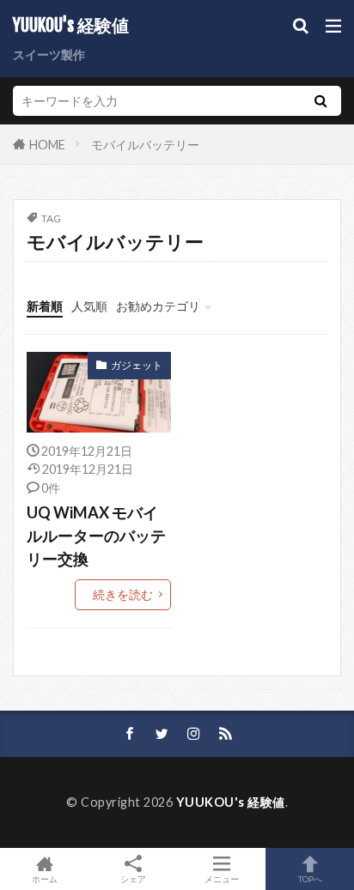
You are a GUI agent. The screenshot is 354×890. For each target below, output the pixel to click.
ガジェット (136, 365)
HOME (47, 143)
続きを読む (123, 594)
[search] (320, 101)
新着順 (45, 306)
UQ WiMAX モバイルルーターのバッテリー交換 (96, 535)
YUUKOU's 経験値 (71, 25)
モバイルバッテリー (145, 144)
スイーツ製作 (49, 54)
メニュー (221, 878)
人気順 (89, 306)
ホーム (45, 878)
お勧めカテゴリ (158, 306)
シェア (133, 879)
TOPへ (310, 878)
